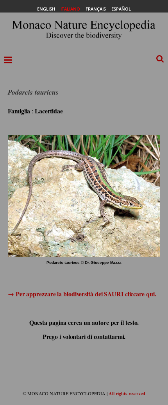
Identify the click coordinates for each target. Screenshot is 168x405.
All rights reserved (127, 393)
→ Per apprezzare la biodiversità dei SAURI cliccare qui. (82, 293)
